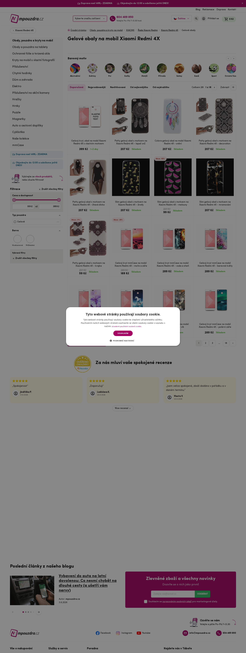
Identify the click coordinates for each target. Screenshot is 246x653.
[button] (123, 340)
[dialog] (123, 326)
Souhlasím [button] (123, 333)
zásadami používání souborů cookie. (127, 326)
